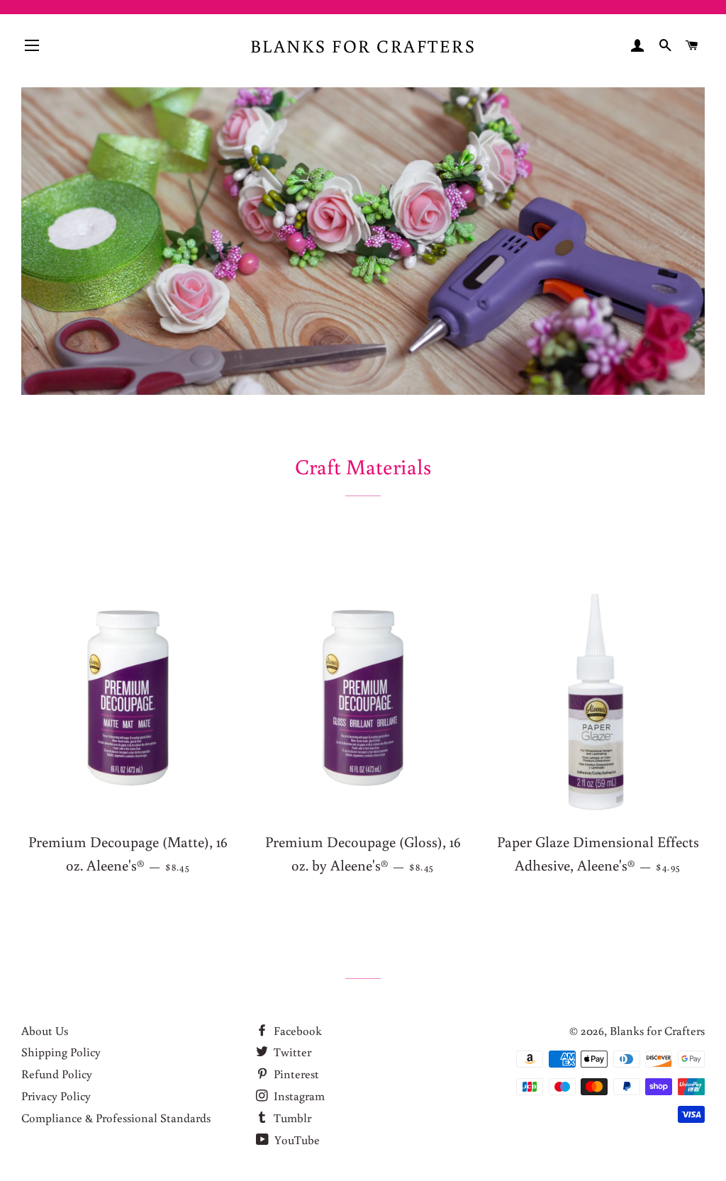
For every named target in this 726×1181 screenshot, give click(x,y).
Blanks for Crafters (363, 45)
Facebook (296, 1030)
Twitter (291, 1051)
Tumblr (291, 1117)
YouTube (296, 1139)
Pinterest (295, 1073)
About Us (44, 1030)
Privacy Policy (56, 1095)
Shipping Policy (61, 1051)
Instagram (298, 1095)
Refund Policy (56, 1073)
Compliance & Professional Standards (116, 1117)
